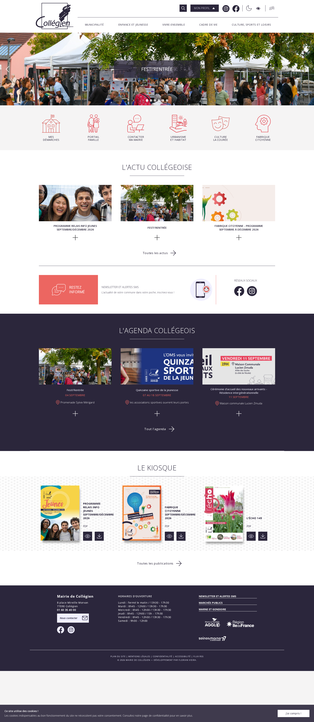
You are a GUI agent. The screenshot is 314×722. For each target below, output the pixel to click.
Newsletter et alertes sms (217, 596)
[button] (204, 8)
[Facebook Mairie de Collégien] (235, 8)
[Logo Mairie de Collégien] (54, 16)
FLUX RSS (198, 656)
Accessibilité (183, 656)
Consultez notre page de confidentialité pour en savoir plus (157, 715)
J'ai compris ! (293, 713)
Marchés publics (211, 602)
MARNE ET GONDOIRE (212, 609)
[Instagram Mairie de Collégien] (225, 8)
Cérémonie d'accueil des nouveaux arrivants (157, 68)
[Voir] (87, 536)
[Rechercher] (183, 8)
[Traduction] (270, 8)
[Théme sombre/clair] (247, 8)
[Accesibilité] (258, 8)
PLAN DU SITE (118, 656)
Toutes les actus (155, 253)
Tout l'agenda (155, 429)
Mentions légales (139, 656)
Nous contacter (68, 618)
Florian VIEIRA (187, 660)
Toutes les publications (155, 563)
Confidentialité (162, 656)
